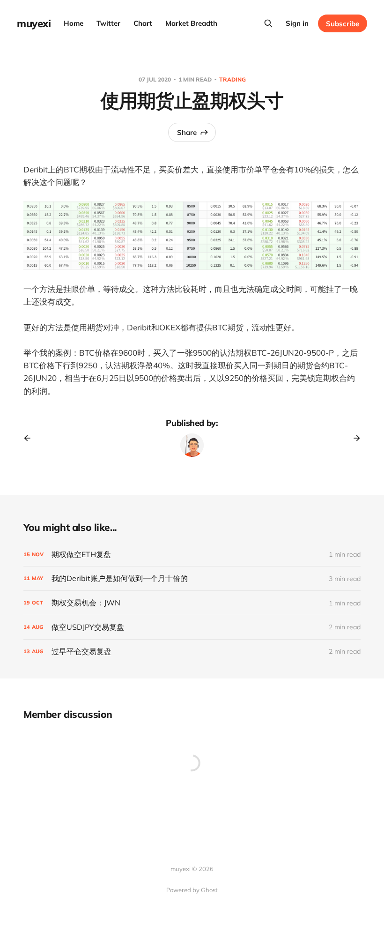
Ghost (209, 890)
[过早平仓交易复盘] (192, 652)
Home (73, 23)
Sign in (297, 23)
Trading (232, 79)
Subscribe (342, 23)
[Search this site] (268, 23)
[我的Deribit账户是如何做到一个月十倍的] (192, 578)
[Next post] (354, 438)
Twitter (108, 23)
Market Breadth (191, 23)
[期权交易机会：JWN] (192, 603)
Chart (142, 23)
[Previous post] (30, 438)
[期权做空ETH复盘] (192, 555)
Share (187, 132)
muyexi (34, 23)
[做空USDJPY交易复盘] (192, 627)
